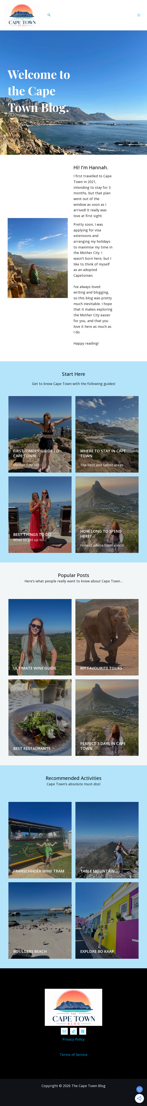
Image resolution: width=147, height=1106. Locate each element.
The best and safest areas (101, 465)
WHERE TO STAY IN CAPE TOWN (103, 453)
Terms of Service (73, 1054)
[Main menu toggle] (138, 15)
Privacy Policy (73, 1039)
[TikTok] (73, 1031)
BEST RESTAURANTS (32, 748)
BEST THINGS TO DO (32, 534)
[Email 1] (64, 1031)
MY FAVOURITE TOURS (101, 668)
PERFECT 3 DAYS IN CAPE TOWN (103, 746)
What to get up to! (28, 539)
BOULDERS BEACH (30, 951)
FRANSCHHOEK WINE (33, 871)
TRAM (58, 871)
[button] (49, 15)
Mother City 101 (26, 465)
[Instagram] (82, 1031)
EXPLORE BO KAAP (97, 951)
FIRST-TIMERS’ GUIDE (32, 450)
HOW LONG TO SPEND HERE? (101, 534)
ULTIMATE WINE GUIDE (34, 668)
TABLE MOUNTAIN (97, 871)
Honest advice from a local (102, 545)
